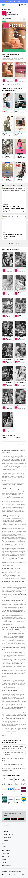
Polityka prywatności (7, 834)
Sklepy (5, 9)
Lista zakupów (5, 856)
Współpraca (5, 831)
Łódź (5, 438)
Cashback (4, 859)
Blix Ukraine (5, 862)
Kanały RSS (21, 875)
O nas (3, 828)
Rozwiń (21, 444)
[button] (14, 747)
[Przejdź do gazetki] (24, 19)
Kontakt (4, 846)
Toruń (19, 438)
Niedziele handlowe (7, 865)
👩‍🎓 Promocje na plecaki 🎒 (14, 1)
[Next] (27, 1)
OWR (3, 843)
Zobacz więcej (14, 243)
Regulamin (5, 840)
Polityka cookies (6, 837)
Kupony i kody (5, 853)
